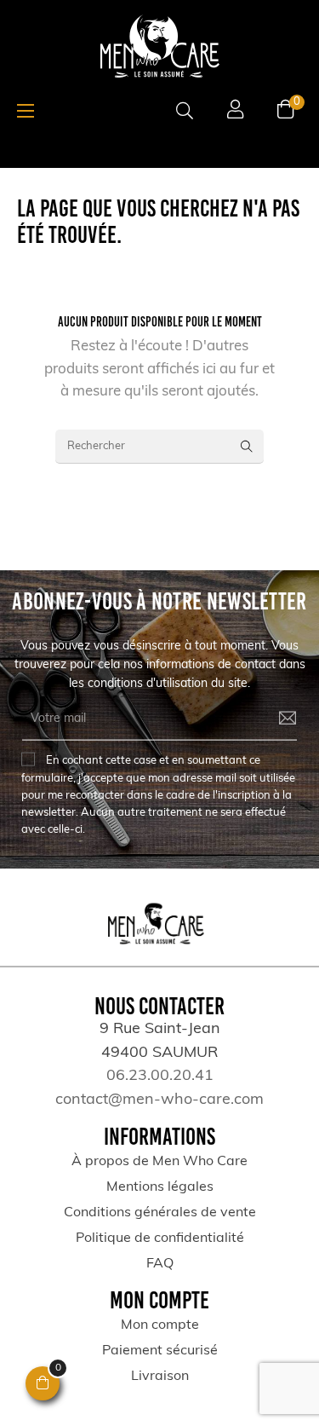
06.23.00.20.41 (160, 1076)
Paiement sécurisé (160, 1351)
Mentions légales (160, 1187)
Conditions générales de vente (160, 1213)
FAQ (160, 1264)
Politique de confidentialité (160, 1238)
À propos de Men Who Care (159, 1162)
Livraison (160, 1376)
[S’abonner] (275, 718)
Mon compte (160, 1325)
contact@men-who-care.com (159, 1100)
